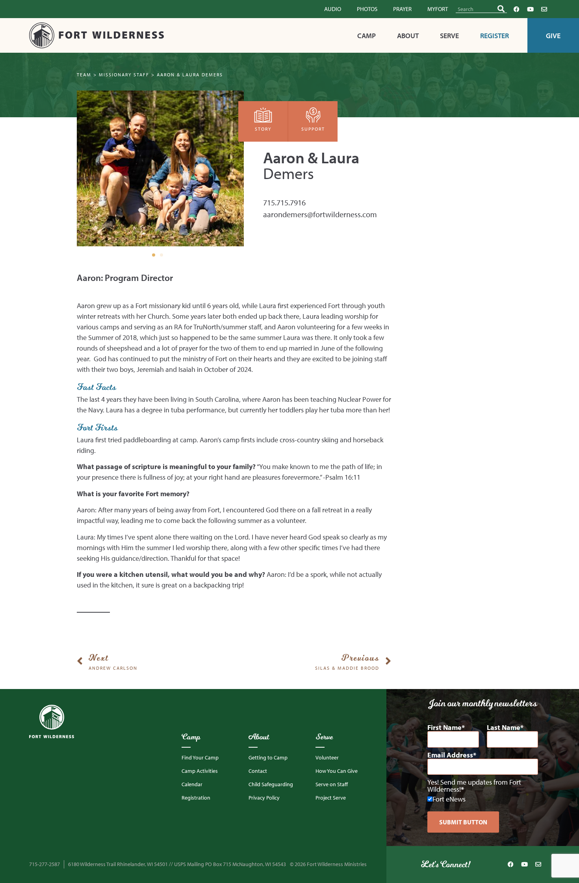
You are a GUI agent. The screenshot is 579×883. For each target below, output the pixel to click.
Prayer (402, 9)
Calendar (192, 784)
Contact (258, 770)
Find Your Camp (200, 757)
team (84, 75)
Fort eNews (449, 799)
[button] (153, 255)
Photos (367, 9)
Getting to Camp (268, 757)
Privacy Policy (264, 797)
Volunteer (327, 757)
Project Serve (330, 797)
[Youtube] (530, 9)
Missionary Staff (124, 75)
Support (313, 129)
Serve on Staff (331, 784)
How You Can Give (336, 770)
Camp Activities (200, 770)
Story (263, 129)
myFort (437, 9)
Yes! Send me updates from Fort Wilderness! (474, 786)
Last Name (503, 727)
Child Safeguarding (271, 784)
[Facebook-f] (517, 9)
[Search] (501, 9)
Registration (196, 797)
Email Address (450, 755)
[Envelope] (544, 9)
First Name (444, 727)
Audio (332, 9)
